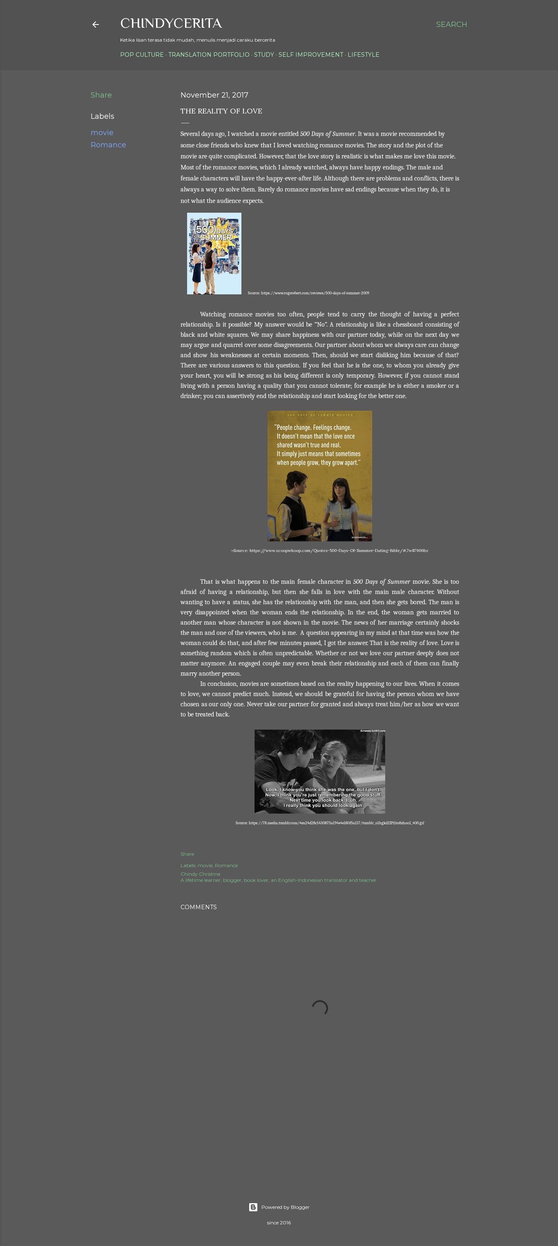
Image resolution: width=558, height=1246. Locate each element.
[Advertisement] (329, 1140)
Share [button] (101, 95)
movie (102, 132)
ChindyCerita (171, 23)
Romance (108, 144)
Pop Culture (142, 54)
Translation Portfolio (209, 54)
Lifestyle (363, 54)
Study (264, 54)
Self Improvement (311, 54)
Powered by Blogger (285, 1207)
